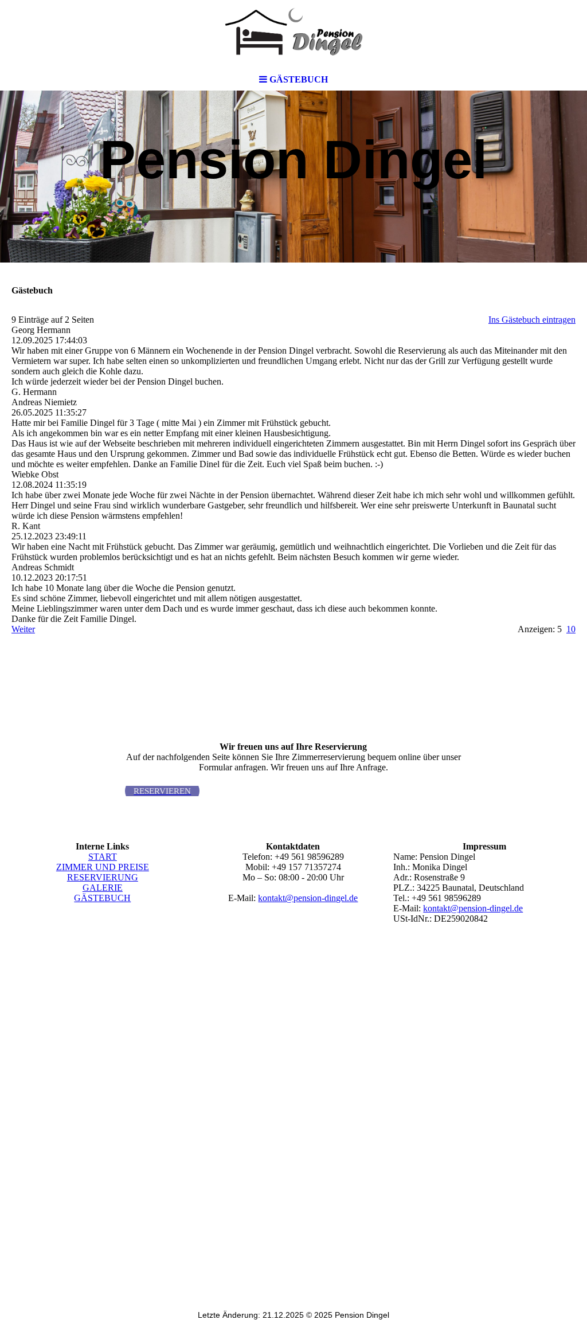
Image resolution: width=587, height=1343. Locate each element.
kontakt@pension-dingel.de (308, 898)
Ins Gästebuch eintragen (532, 319)
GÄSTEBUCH (102, 898)
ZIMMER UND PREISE (102, 867)
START (102, 857)
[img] (293, 34)
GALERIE (103, 887)
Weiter (23, 629)
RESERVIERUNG (102, 877)
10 (571, 629)
